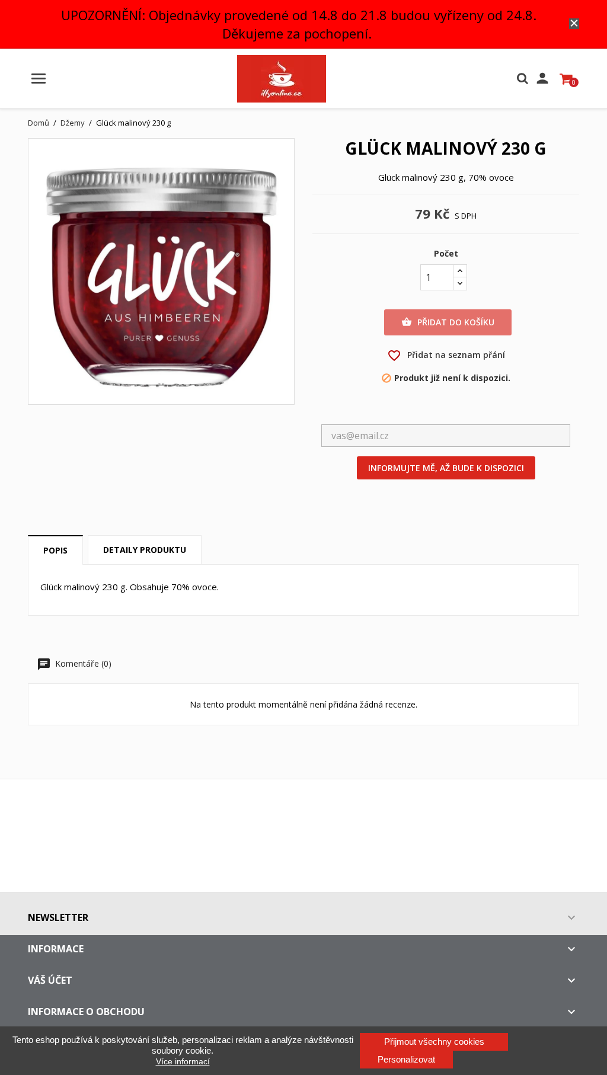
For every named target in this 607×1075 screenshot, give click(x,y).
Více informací (183, 1061)
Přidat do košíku (447, 322)
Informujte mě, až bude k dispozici (446, 467)
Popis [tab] (55, 550)
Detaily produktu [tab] (144, 549)
